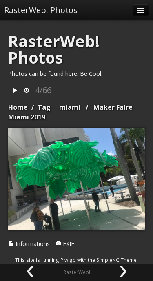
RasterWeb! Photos (41, 9)
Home (18, 107)
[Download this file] (26, 91)
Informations (32, 244)
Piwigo (68, 260)
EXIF (67, 244)
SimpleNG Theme (116, 260)
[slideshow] (15, 91)
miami (69, 107)
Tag (44, 107)
